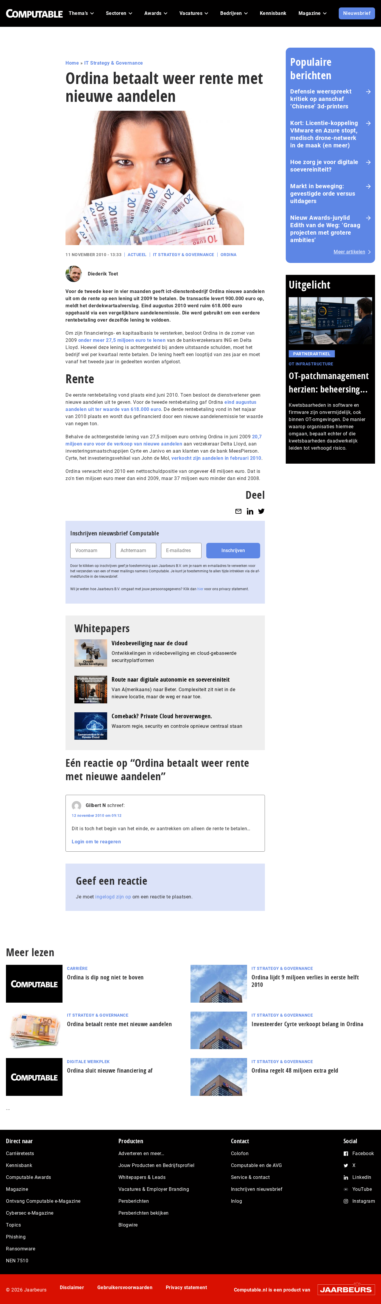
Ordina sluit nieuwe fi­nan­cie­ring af (110, 1070)
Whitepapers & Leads (142, 1177)
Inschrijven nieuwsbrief (257, 1189)
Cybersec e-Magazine (30, 1213)
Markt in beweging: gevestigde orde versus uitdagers (322, 194)
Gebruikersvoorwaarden (125, 1287)
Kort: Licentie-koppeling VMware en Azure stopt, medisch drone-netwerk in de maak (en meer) (324, 134)
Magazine (17, 1189)
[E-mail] (238, 511)
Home (72, 63)
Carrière (77, 968)
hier (200, 589)
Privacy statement (186, 1287)
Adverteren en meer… (141, 1153)
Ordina (229, 254)
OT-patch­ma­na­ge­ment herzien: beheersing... (329, 382)
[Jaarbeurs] (343, 1289)
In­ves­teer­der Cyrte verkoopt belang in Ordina (307, 1024)
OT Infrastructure (311, 364)
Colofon (240, 1153)
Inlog (236, 1201)
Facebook (363, 1153)
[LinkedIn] (250, 511)
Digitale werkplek (88, 1061)
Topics (13, 1225)
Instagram (363, 1201)
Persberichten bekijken (143, 1213)
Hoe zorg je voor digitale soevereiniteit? (324, 165)
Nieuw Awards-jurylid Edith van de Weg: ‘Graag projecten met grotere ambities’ (325, 229)
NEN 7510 (17, 1261)
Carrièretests (20, 1153)
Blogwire (128, 1225)
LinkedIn (361, 1177)
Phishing (16, 1237)
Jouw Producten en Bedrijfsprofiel (156, 1165)
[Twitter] (261, 511)
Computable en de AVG (256, 1165)
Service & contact (250, 1177)
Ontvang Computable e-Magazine (43, 1201)
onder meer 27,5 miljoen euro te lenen (122, 340)
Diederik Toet (103, 274)
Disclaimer (72, 1287)
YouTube (362, 1189)
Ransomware (20, 1249)
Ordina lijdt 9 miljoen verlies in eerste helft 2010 (305, 981)
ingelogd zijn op (113, 897)
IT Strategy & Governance (113, 63)
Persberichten (133, 1201)
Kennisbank (19, 1165)
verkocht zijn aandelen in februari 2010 (216, 458)
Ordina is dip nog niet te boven (105, 977)
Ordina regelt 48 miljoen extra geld (295, 1070)
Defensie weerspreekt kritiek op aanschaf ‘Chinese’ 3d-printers (321, 99)
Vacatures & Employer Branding (153, 1189)
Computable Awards (28, 1177)
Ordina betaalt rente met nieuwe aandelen (119, 1024)
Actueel (137, 254)
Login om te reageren (96, 842)
